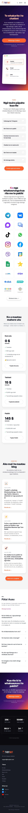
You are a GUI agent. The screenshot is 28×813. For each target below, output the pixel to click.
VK (5, 792)
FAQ (3, 774)
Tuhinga (4, 781)
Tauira (3, 776)
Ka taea (3, 767)
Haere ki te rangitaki (14, 578)
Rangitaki (4, 778)
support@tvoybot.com (8, 759)
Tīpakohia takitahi (14, 402)
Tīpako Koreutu (14, 366)
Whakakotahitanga (6, 770)
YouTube (6, 794)
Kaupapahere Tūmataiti (19, 806)
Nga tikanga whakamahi (14, 809)
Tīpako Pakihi (14, 438)
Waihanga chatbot (14, 40)
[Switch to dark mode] (17, 3)
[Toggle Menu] (25, 2)
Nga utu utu (4, 772)
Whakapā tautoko (6, 609)
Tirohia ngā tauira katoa (14, 168)
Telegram (7, 789)
